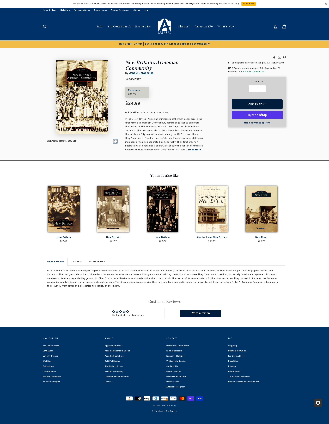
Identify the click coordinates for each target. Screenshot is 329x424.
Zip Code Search (119, 26)
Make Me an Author (176, 376)
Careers (109, 381)
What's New (226, 26)
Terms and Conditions (239, 376)
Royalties (233, 361)
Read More (194, 149)
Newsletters (172, 381)
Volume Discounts (52, 376)
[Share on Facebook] (274, 57)
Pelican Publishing (114, 371)
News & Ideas (49, 10)
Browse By (143, 26)
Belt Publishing (112, 361)
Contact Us (172, 366)
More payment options (257, 122)
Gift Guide (48, 351)
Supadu (173, 411)
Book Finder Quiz (51, 381)
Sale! (100, 26)
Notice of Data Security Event (243, 381)
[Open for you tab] (318, 403)
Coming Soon (49, 371)
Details (76, 261)
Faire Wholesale (174, 351)
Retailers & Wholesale (177, 345)
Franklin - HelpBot (175, 356)
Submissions (100, 10)
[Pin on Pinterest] (284, 57)
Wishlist (47, 361)
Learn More (248, 4)
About (136, 10)
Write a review (200, 313)
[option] (164, 44)
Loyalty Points (50, 356)
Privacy (232, 366)
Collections (48, 366)
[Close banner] (325, 3)
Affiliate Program (175, 387)
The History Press (114, 366)
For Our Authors (236, 356)
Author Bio (97, 261)
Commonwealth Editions (117, 376)
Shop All (184, 26)
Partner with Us (82, 10)
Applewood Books (114, 345)
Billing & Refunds (237, 351)
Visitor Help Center (176, 361)
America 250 (204, 26)
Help (146, 10)
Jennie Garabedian (141, 73)
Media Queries (173, 371)
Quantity (257, 82)
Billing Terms (235, 371)
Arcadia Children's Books (117, 351)
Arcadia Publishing (114, 356)
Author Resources (120, 10)
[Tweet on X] (279, 57)
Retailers (65, 10)
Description (55, 261)
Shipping (232, 345)
